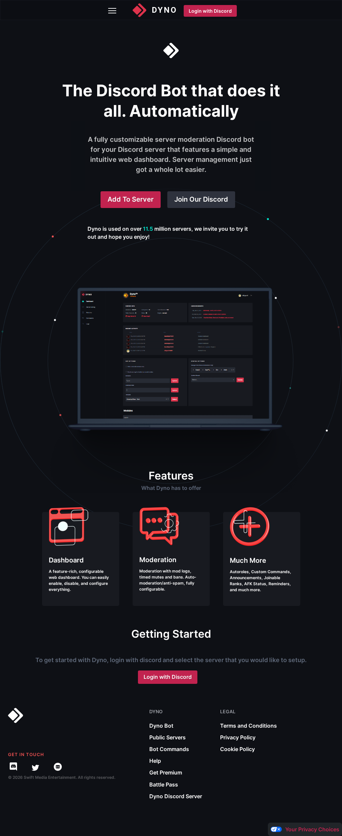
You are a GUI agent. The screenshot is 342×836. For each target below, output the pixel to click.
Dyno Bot (161, 725)
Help (155, 760)
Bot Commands (169, 749)
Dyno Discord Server (175, 796)
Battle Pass (163, 784)
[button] (111, 10)
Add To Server (131, 199)
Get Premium (165, 772)
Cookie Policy (237, 749)
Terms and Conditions (248, 725)
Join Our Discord (201, 199)
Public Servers (167, 737)
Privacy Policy (237, 737)
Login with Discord (210, 11)
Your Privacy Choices (312, 829)
